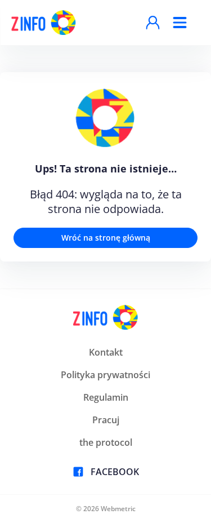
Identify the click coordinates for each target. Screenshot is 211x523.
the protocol (105, 442)
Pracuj (105, 420)
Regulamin (105, 397)
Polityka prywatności (105, 375)
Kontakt (106, 352)
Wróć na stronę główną (105, 237)
